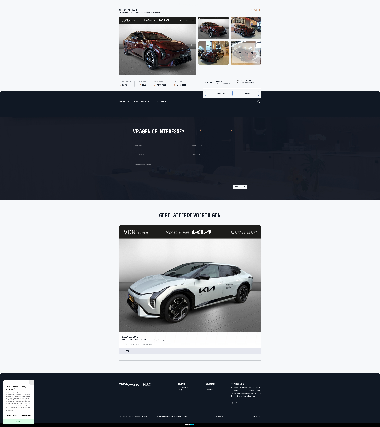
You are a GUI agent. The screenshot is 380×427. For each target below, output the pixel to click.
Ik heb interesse (218, 93)
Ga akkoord (18, 421)
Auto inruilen (245, 93)
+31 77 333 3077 (246, 80)
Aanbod (237, 4)
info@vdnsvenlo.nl (247, 83)
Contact (249, 4)
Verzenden (239, 187)
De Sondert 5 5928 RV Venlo (215, 130)
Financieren (160, 102)
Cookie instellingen (11, 415)
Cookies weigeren (25, 415)
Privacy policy (256, 416)
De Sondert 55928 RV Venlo (224, 84)
